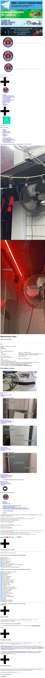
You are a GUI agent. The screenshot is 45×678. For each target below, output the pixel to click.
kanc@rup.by (20, 518)
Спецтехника (4, 559)
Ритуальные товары (6, 583)
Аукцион (4, 130)
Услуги (4, 103)
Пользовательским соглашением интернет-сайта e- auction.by (20, 651)
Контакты (5, 105)
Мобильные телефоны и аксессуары (9, 571)
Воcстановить (3, 676)
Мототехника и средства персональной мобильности (12, 564)
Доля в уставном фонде (6, 565)
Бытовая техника (5, 574)
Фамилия (26, 642)
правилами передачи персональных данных (17, 603)
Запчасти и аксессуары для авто (8, 580)
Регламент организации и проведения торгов (12, 505)
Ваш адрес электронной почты (6, 642)
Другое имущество (5, 562)
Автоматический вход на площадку (7, 620)
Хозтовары (4, 598)
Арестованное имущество (8, 95)
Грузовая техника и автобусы (8, 563)
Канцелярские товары (6, 584)
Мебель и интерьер (5, 577)
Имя (40, 642)
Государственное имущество (8, 99)
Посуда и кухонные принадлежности (9, 588)
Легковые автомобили (6, 558)
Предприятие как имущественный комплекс (11, 567)
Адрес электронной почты (5, 619)
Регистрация (3, 76)
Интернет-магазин (6, 100)
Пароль (23, 619)
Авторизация (8, 674)
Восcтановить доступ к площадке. (14, 623)
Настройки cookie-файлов (8, 510)
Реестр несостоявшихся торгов (9, 96)
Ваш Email (2, 552)
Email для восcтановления (5, 672)
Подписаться (3, 604)
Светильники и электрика (7, 589)
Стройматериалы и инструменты (8, 587)
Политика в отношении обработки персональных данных (14, 507)
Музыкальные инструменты (7, 600)
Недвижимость (5, 557)
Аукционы (5, 502)
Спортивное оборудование (7, 593)
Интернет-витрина (6, 102)
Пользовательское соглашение (9, 506)
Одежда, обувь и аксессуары (7, 581)
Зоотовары (4, 597)
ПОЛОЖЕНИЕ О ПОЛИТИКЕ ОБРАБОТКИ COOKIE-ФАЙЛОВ (16, 508)
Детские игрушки (5, 591)
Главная (4, 94)
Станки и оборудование (6, 561)
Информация (5, 104)
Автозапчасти (4, 594)
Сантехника (4, 585)
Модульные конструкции (7, 601)
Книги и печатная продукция (8, 596)
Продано (2, 347)
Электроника (4, 575)
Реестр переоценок (6, 97)
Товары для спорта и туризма (8, 582)
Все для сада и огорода (6, 590)
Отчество (13, 644)
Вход (7, 76)
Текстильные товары (6, 595)
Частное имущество (7, 98)
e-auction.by (12, 524)
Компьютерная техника (6, 572)
